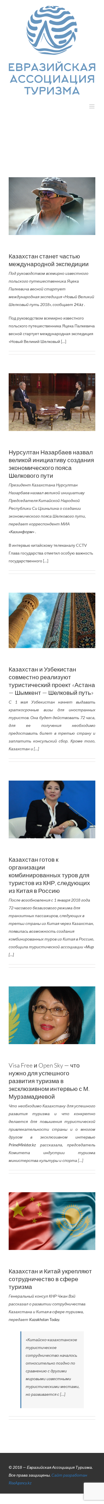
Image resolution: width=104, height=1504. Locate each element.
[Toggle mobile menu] (92, 106)
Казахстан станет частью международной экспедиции (49, 260)
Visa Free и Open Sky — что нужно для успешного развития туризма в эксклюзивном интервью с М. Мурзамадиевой (49, 1080)
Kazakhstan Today (44, 1319)
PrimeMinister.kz (22, 1144)
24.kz (79, 304)
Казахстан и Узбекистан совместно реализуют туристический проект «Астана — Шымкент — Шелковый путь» (52, 680)
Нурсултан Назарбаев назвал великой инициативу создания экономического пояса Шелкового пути (51, 463)
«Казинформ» (21, 531)
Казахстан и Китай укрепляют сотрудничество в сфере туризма (50, 1278)
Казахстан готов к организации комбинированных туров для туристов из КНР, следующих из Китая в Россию (49, 875)
